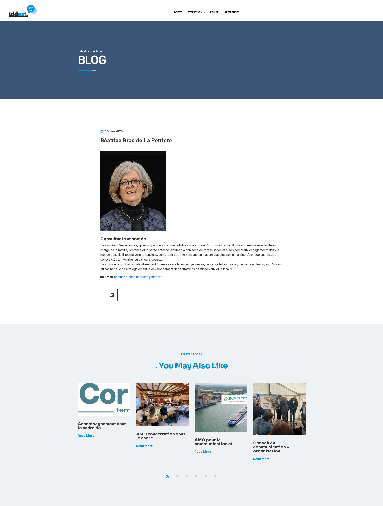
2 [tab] (177, 476)
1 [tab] (168, 476)
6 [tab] (215, 476)
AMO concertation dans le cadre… (161, 436)
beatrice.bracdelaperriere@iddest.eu (139, 277)
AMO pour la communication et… (215, 441)
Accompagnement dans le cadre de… (102, 426)
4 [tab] (196, 476)
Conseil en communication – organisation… (271, 447)
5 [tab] (206, 476)
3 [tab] (187, 476)
